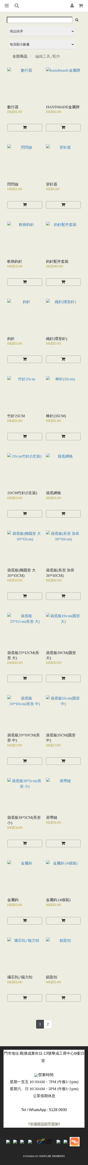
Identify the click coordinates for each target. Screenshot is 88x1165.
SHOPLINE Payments (52, 1156)
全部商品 (19, 56)
